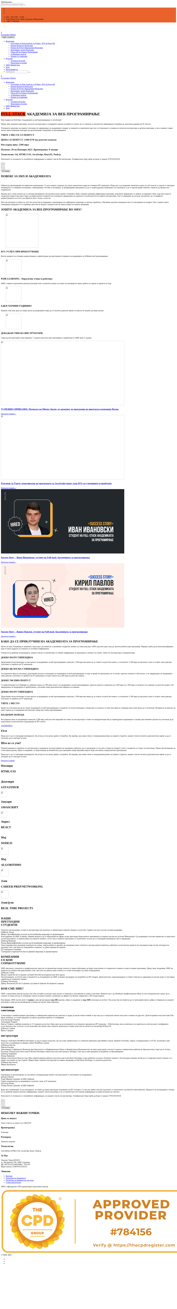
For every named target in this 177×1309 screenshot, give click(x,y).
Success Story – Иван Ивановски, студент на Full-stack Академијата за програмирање (45, 557)
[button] (88, 730)
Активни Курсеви (18, 61)
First (4, 730)
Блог (8, 67)
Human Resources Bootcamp (22, 46)
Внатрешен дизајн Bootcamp (22, 50)
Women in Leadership (19, 56)
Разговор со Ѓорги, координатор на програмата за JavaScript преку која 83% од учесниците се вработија (56, 483)
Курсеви (9, 59)
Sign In (26, 1305)
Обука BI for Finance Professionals (24, 52)
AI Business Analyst (18, 54)
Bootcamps (10, 41)
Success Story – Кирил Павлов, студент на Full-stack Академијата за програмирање (44, 631)
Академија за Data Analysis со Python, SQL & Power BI (33, 43)
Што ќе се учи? (11, 743)
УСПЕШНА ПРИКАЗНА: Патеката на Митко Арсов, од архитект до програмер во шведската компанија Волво (60, 409)
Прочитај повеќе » (8, 414)
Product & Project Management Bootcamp (27, 48)
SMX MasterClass (13, 65)
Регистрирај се (17, 1305)
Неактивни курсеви (19, 63)
